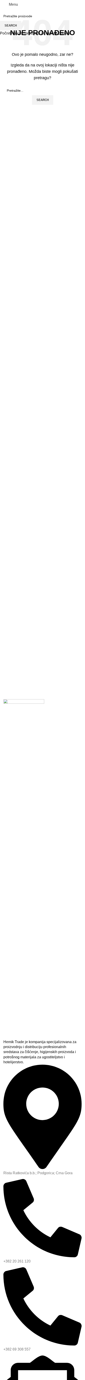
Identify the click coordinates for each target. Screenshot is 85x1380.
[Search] (72, 4)
